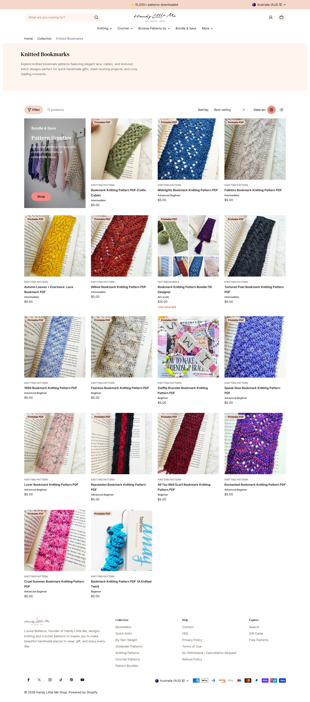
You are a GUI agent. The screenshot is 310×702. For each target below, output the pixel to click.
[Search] (96, 17)
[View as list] (281, 109)
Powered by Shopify (83, 692)
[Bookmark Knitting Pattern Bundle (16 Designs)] (188, 246)
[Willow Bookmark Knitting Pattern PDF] (121, 246)
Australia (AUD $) (269, 4)
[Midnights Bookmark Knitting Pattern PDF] (188, 149)
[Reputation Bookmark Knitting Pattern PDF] (121, 443)
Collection (44, 38)
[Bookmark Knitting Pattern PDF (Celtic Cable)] (121, 149)
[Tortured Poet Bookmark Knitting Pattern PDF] (255, 246)
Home (28, 38)
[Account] (271, 17)
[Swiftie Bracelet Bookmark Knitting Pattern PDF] (188, 347)
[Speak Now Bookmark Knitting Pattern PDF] (255, 347)
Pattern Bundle (168, 282)
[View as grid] (271, 109)
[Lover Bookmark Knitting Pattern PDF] (55, 443)
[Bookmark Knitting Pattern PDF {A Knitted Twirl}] (121, 540)
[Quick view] (147, 126)
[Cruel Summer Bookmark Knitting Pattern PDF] (55, 540)
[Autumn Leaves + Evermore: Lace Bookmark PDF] (55, 246)
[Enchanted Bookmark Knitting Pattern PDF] (255, 443)
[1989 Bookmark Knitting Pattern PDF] (55, 347)
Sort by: (203, 110)
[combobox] (62, 17)
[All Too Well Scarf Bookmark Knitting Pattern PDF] (188, 443)
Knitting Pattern (102, 185)
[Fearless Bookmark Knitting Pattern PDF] (121, 347)
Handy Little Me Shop (51, 692)
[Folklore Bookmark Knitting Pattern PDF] (255, 149)
